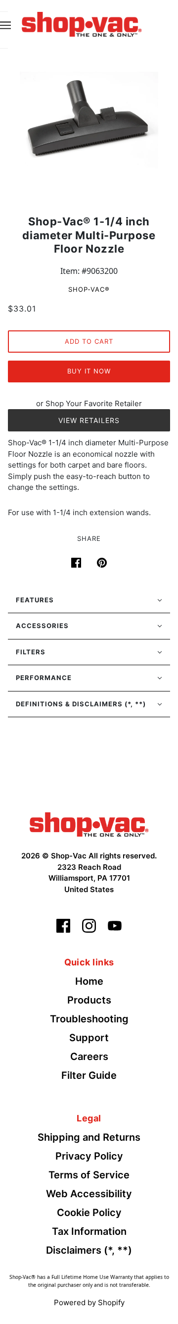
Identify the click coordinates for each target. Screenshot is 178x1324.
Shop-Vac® (89, 289)
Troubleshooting (89, 1019)
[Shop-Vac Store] (81, 23)
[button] (89, 600)
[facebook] (63, 926)
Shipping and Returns (89, 1137)
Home (89, 981)
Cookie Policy (89, 1212)
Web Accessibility (89, 1194)
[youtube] (115, 926)
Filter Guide (89, 1075)
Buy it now (89, 371)
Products (89, 1000)
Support (89, 1038)
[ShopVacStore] (89, 823)
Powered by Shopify (89, 1302)
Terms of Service (89, 1175)
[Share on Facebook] (76, 562)
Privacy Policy (89, 1156)
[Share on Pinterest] (102, 562)
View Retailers (89, 420)
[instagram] (89, 926)
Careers (89, 1056)
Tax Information (89, 1231)
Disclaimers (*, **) (89, 1250)
